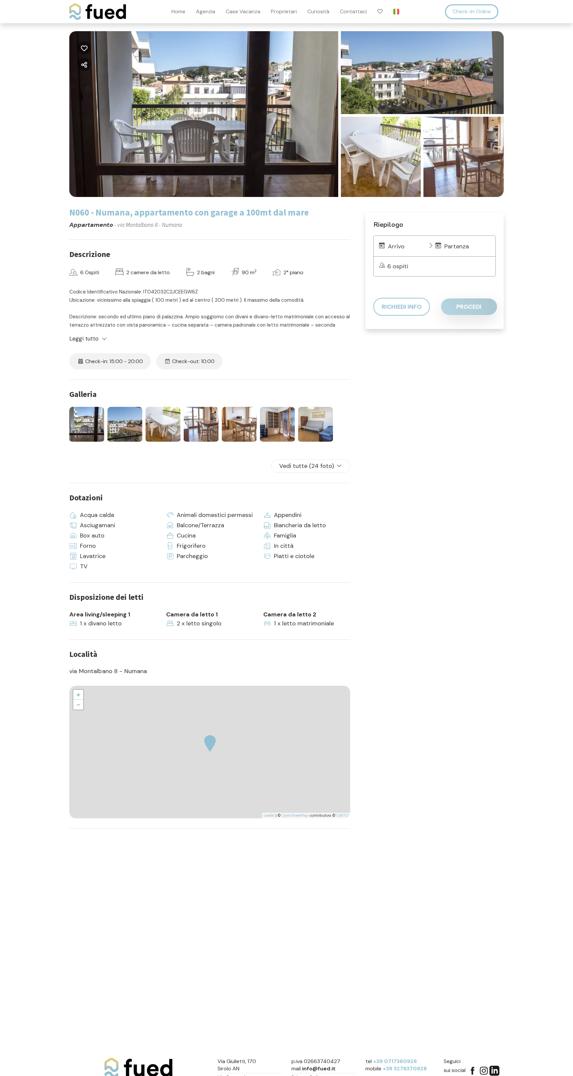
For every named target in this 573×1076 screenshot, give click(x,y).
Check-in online (472, 11)
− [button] (78, 704)
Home (178, 11)
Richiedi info (401, 307)
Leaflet (269, 815)
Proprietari (284, 11)
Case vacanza (243, 11)
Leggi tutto (84, 338)
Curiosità (318, 11)
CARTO (343, 815)
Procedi (468, 307)
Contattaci (353, 11)
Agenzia (205, 11)
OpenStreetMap (295, 815)
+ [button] (78, 694)
